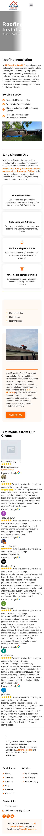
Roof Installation (16, 313)
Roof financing (15, 321)
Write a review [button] (7, 470)
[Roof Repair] (7, 317)
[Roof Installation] (7, 313)
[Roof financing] (7, 321)
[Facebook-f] (4, 816)
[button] (31, 5)
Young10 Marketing (27, 829)
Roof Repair (14, 317)
